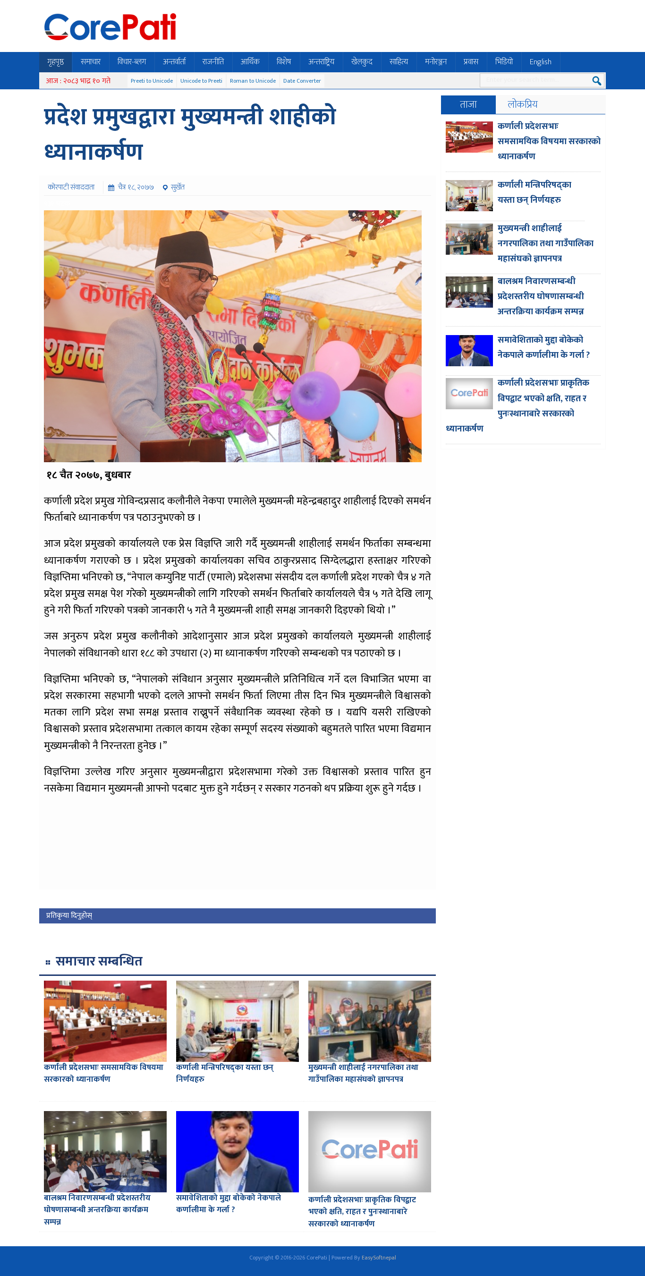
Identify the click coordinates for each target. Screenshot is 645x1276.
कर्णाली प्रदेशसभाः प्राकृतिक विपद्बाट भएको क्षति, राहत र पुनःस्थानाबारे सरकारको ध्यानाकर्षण (362, 1212)
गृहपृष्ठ (55, 62)
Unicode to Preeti (201, 81)
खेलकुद (362, 62)
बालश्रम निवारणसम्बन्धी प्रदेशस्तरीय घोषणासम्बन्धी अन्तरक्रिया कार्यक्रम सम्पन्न (97, 1210)
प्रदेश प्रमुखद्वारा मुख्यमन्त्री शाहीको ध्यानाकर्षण (190, 134)
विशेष (284, 62)
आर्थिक (250, 62)
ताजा (468, 104)
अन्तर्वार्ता (174, 62)
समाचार (91, 62)
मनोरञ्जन (436, 62)
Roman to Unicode (253, 81)
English (541, 62)
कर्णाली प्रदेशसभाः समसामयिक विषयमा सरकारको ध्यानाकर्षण (103, 1073)
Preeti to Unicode (152, 81)
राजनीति (213, 62)
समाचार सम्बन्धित (99, 961)
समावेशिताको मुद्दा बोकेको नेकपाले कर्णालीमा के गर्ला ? (228, 1204)
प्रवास (471, 62)
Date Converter (302, 81)
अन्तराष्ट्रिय (321, 62)
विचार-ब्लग (132, 62)
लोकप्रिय (523, 104)
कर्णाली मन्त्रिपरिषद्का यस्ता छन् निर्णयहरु (224, 1073)
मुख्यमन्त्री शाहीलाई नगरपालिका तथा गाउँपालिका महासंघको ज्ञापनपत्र (363, 1073)
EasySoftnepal (379, 1257)
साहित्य (399, 62)
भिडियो (504, 62)
